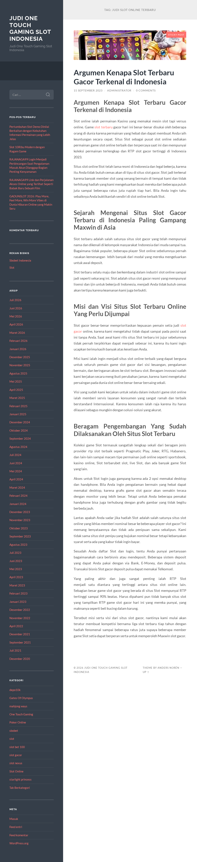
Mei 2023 (15, 569)
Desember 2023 (19, 512)
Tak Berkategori (19, 787)
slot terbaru (103, 127)
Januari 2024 (17, 504)
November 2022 (19, 618)
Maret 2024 (17, 487)
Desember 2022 (19, 609)
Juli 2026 (15, 300)
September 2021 (20, 642)
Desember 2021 (19, 634)
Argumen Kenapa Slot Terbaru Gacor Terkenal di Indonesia (124, 77)
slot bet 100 (17, 747)
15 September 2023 (88, 90)
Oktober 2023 (18, 528)
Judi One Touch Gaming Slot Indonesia (30, 28)
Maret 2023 (17, 585)
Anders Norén (168, 667)
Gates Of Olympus (21, 698)
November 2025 (19, 365)
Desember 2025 (19, 357)
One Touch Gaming (21, 714)
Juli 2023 (15, 552)
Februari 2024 (18, 495)
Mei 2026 (15, 316)
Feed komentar (18, 835)
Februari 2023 (18, 593)
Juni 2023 (15, 561)
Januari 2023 (17, 601)
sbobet (13, 730)
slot (11, 738)
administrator (119, 90)
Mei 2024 (15, 471)
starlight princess (20, 779)
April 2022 (16, 626)
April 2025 (16, 389)
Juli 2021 (15, 650)
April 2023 (16, 577)
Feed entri (15, 827)
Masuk (13, 818)
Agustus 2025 (18, 373)
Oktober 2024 (18, 430)
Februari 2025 (18, 406)
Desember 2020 (19, 658)
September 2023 (20, 536)
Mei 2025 (15, 381)
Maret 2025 (17, 397)
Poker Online (17, 722)
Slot (11, 267)
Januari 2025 (17, 414)
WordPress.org (18, 843)
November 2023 (19, 520)
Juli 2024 (15, 455)
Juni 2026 (15, 308)
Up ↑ (146, 671)
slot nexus (15, 763)
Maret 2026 (17, 332)
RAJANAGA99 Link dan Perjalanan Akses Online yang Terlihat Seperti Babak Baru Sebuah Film (31, 184)
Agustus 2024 (18, 446)
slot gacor (15, 755)
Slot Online (16, 771)
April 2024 (16, 479)
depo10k (15, 690)
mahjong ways (18, 706)
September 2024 (20, 438)
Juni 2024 (15, 463)
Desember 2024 (19, 422)
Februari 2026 (18, 340)
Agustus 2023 (18, 544)
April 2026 (16, 324)
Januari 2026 (17, 349)
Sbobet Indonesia (20, 260)
